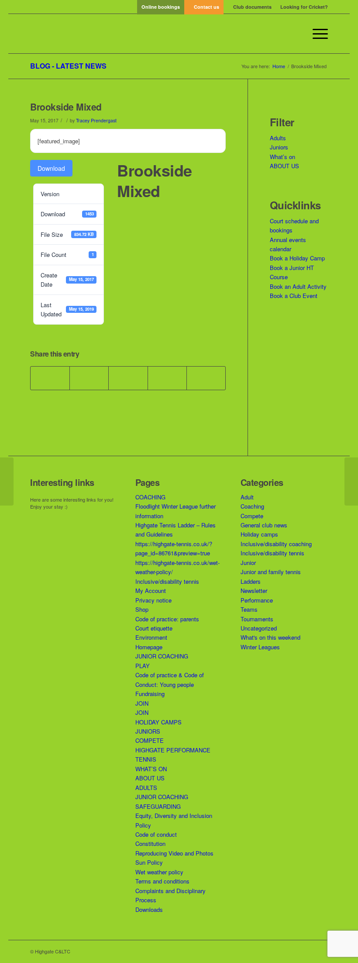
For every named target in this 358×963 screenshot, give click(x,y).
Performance (257, 600)
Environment (151, 637)
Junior (248, 562)
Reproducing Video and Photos (174, 853)
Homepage (148, 647)
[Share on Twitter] (89, 378)
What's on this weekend (270, 637)
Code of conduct (156, 834)
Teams (249, 609)
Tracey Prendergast (96, 120)
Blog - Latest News (68, 66)
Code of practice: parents (167, 619)
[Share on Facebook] (50, 378)
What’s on (282, 156)
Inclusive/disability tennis (167, 581)
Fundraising (150, 693)
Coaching (252, 506)
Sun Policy (149, 862)
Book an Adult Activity (298, 286)
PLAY (142, 666)
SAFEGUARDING (158, 806)
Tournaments (257, 619)
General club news (264, 525)
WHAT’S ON (151, 769)
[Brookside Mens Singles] (7, 481)
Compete (252, 516)
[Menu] (316, 33)
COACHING (150, 497)
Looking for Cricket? (304, 6)
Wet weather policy (159, 872)
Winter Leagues (260, 647)
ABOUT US (284, 166)
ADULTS (146, 787)
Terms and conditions (162, 881)
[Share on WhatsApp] (128, 378)
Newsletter (254, 590)
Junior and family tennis (271, 572)
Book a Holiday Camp (297, 258)
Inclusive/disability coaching (276, 544)
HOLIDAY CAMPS (158, 722)
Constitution (150, 843)
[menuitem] (160, 6)
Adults (278, 138)
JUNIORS (147, 731)
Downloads (149, 909)
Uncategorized (259, 628)
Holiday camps (259, 534)
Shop (141, 609)
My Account (150, 590)
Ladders (251, 581)
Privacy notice (153, 600)
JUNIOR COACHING (161, 656)
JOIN (141, 703)
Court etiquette (153, 628)
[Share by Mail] (206, 378)
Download (51, 168)
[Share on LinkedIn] (167, 378)
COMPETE (149, 740)
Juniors (279, 147)
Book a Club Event (293, 295)
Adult (247, 497)
